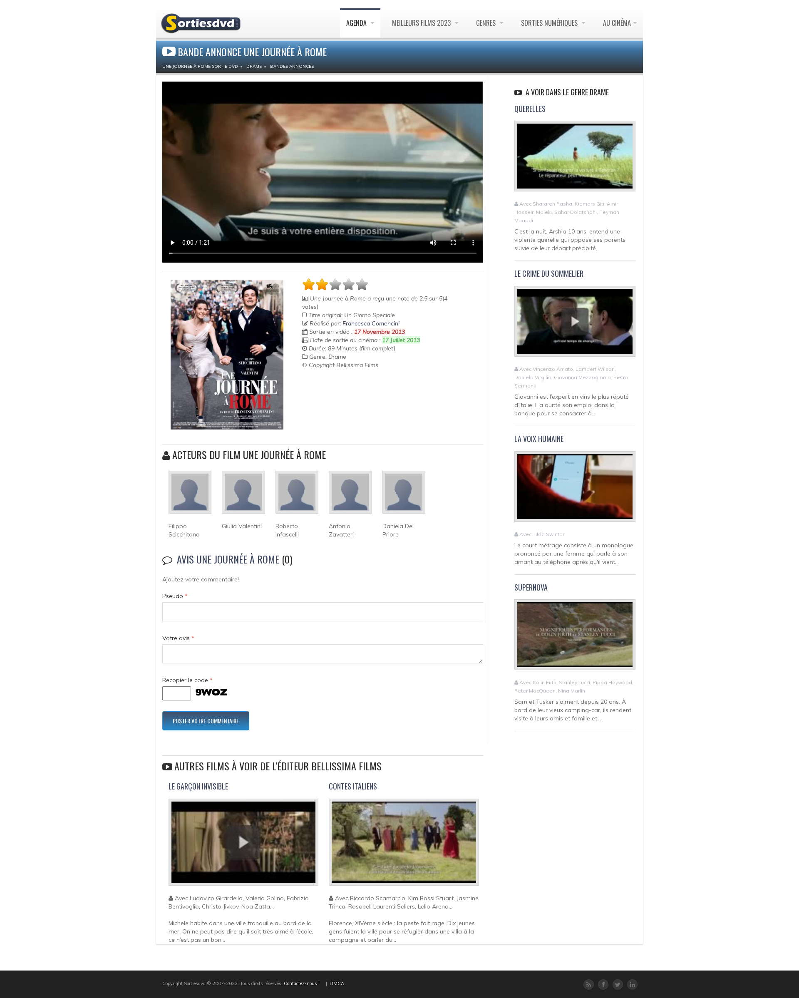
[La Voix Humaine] (574, 490)
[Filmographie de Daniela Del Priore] (403, 495)
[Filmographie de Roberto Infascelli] (296, 495)
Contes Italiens (353, 786)
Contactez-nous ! (302, 983)
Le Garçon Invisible (198, 786)
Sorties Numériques (550, 23)
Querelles (530, 108)
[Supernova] (574, 638)
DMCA (337, 983)
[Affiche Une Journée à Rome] (227, 354)
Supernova (531, 587)
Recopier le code (187, 680)
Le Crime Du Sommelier (548, 273)
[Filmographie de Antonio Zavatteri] (350, 495)
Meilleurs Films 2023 (422, 23)
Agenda (357, 23)
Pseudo (175, 596)
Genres (486, 23)
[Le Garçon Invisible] (243, 845)
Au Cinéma (617, 23)
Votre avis (178, 638)
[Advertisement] (351, 389)
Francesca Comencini (371, 323)
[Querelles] (574, 160)
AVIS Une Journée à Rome (228, 558)
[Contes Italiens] (404, 845)
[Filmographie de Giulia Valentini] (243, 495)
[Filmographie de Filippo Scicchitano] (190, 495)
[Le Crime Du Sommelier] (574, 324)
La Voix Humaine (538, 438)
